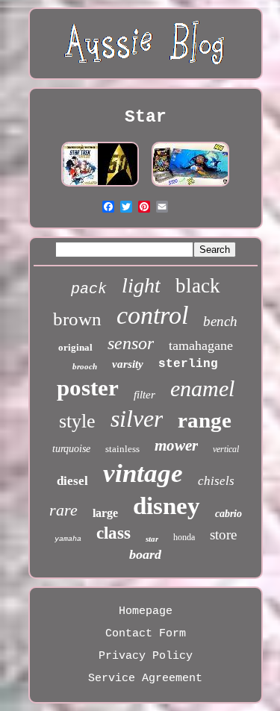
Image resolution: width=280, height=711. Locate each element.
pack (89, 289)
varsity (127, 364)
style (77, 421)
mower (176, 445)
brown (77, 319)
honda (184, 537)
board (145, 554)
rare (63, 510)
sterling (188, 364)
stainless (122, 448)
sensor (131, 343)
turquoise (71, 448)
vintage (143, 473)
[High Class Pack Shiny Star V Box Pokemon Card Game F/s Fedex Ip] (190, 187)
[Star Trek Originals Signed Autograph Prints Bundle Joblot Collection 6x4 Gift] (100, 187)
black (197, 286)
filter (144, 395)
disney (166, 505)
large (105, 513)
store (223, 534)
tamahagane (201, 345)
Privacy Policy (146, 656)
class (113, 533)
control (152, 315)
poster (88, 388)
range (204, 420)
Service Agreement (145, 678)
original (75, 347)
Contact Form (145, 633)
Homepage (145, 611)
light (141, 285)
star (152, 538)
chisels (216, 481)
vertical (226, 449)
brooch (84, 366)
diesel (72, 481)
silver (137, 418)
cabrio (228, 513)
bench (220, 321)
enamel (202, 388)
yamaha (68, 539)
